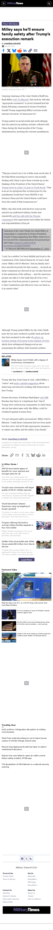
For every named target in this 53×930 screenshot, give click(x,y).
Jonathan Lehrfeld (12, 43)
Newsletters (32, 879)
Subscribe (31, 876)
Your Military (10, 23)
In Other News (9, 464)
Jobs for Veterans (34, 899)
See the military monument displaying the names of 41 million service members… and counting (33, 623)
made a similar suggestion (26, 383)
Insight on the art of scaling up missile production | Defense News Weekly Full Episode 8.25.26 (34, 634)
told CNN (44, 397)
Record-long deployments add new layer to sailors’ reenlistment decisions (24, 748)
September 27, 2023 (39, 248)
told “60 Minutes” (21, 99)
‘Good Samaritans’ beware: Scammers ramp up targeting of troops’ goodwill (16, 506)
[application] (26, 587)
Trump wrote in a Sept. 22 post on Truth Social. (24, 187)
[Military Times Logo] (15, 3)
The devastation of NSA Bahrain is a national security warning (25, 765)
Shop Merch (32, 885)
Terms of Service (9, 879)
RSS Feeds (32, 882)
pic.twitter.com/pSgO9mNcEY (17, 246)
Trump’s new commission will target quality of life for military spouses (18, 488)
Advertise (6, 893)
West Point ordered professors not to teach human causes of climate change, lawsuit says (24, 739)
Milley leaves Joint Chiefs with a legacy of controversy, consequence (29, 361)
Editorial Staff (8, 902)
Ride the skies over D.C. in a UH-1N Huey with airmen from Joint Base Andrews (24, 603)
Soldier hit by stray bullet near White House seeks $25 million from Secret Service (18, 544)
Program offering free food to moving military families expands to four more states (17, 525)
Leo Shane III (17, 371)
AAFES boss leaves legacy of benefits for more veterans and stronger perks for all (15, 471)
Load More (26, 559)
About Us (31, 893)
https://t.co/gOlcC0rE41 (25, 243)
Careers (31, 896)
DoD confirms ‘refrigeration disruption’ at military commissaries (24, 730)
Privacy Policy (8, 876)
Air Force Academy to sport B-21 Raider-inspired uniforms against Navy (33, 611)
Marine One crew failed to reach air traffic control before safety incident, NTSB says (23, 756)
